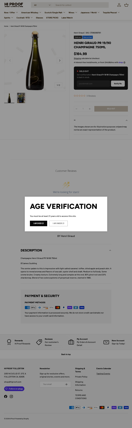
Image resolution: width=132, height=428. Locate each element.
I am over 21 (38, 223)
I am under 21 (58, 223)
